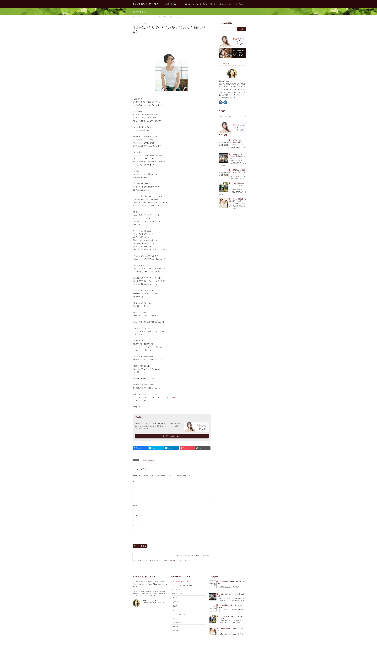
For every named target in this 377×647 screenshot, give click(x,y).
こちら (139, 407)
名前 (135, 506)
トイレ (175, 610)
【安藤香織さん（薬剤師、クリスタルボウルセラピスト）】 (237, 172)
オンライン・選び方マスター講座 (182, 585)
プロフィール (176, 589)
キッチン (175, 597)
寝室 (174, 618)
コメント (136, 482)
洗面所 (175, 606)
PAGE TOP (367, 626)
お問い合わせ (176, 630)
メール (135, 516)
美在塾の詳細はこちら (171, 436)
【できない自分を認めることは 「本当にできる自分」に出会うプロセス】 (166, 560)
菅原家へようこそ (177, 593)
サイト (135, 526)
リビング (175, 602)
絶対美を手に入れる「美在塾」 (181, 581)
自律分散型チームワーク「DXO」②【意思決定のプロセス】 (237, 156)
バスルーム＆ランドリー (180, 614)
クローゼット (177, 622)
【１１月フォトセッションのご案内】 (188, 555)
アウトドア (176, 626)
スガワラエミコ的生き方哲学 (148, 460)
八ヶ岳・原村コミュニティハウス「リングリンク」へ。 (237, 185)
